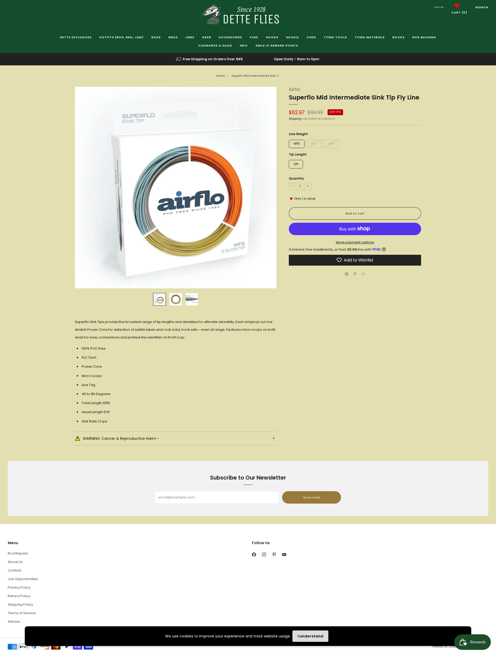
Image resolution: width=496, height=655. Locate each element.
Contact (14, 570)
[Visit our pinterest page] (274, 555)
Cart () (459, 12)
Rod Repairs (18, 553)
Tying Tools (335, 37)
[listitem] (209, 59)
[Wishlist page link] (457, 5)
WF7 (314, 143)
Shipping (295, 118)
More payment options (355, 242)
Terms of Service (22, 613)
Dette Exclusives (75, 37)
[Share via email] (363, 274)
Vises (311, 37)
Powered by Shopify (445, 647)
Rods (156, 37)
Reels (173, 37)
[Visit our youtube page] (284, 555)
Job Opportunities (23, 578)
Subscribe (311, 497)
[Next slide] (266, 187)
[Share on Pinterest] (355, 274)
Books (398, 37)
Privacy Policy (19, 587)
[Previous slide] (85, 187)
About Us (15, 561)
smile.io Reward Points (276, 45)
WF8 (331, 143)
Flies (254, 37)
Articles (14, 621)
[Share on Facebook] (346, 274)
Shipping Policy (20, 604)
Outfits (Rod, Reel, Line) (121, 37)
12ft (295, 164)
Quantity (296, 178)
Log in (439, 7)
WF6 (296, 143)
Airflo (294, 89)
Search (481, 7)
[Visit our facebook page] (254, 555)
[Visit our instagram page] (264, 555)
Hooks (272, 37)
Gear (206, 37)
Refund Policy (19, 596)
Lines (189, 37)
